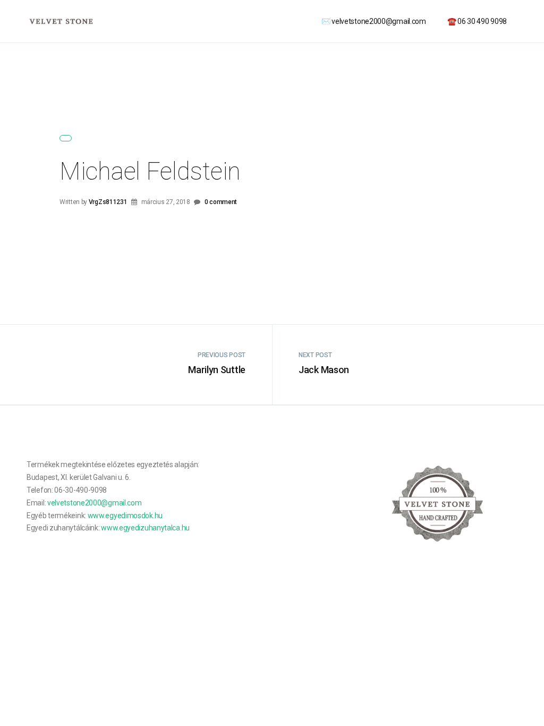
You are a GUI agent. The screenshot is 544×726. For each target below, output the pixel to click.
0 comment (221, 202)
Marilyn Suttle (216, 369)
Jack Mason (324, 369)
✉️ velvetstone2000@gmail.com (373, 21)
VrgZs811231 (108, 202)
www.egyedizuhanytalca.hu (145, 528)
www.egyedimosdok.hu (125, 515)
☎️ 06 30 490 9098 (477, 21)
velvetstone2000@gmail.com (94, 503)
